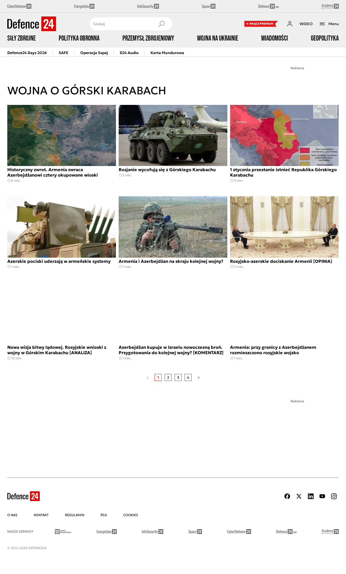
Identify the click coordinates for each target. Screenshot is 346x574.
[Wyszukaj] (161, 23)
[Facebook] (287, 496)
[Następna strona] (199, 377)
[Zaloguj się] (290, 23)
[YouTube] (322, 496)
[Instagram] (334, 496)
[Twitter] (299, 496)
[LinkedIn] (310, 496)
